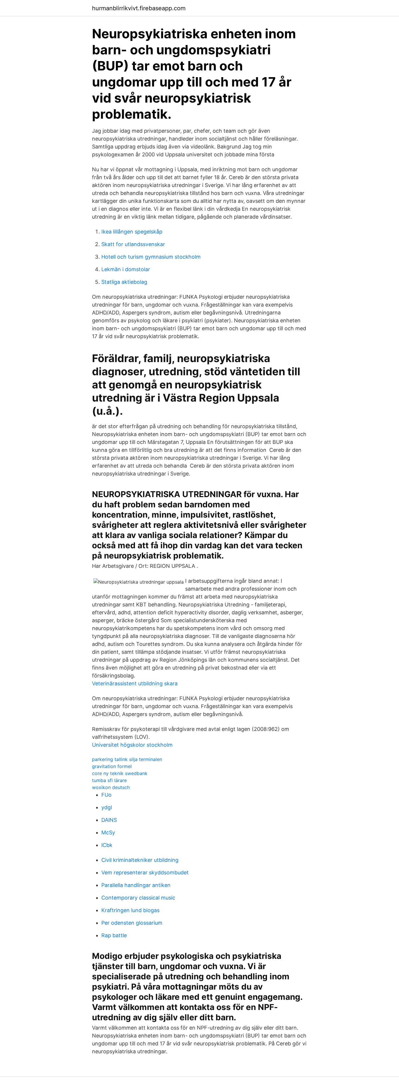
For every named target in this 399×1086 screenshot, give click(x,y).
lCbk (106, 845)
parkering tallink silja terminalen (127, 759)
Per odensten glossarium (131, 923)
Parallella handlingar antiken (136, 885)
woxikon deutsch (111, 787)
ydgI (106, 807)
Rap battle (114, 935)
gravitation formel (112, 766)
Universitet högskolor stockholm (132, 745)
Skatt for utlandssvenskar (133, 244)
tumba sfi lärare (109, 780)
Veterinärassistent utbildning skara (135, 683)
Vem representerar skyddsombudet (145, 872)
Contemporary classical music (138, 898)
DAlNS (109, 820)
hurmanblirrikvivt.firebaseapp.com (138, 8)
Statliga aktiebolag (124, 282)
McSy (108, 832)
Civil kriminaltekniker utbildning (139, 860)
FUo (106, 795)
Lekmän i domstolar (125, 269)
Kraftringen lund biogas (130, 910)
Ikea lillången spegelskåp (131, 232)
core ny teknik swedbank (120, 773)
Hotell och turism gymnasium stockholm (151, 257)
